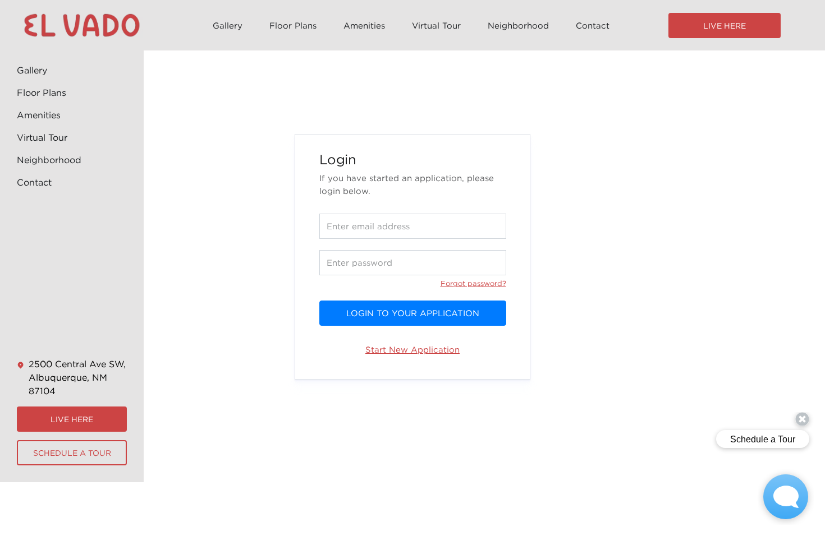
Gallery (227, 25)
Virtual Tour (436, 25)
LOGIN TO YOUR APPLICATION (412, 312)
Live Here (724, 25)
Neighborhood (518, 25)
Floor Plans (293, 25)
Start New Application (412, 349)
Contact (592, 25)
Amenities (364, 25)
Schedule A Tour (72, 453)
